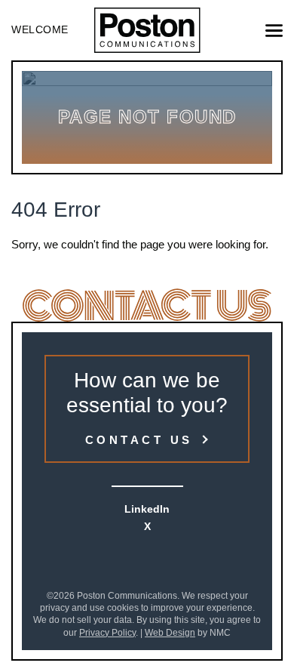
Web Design (170, 632)
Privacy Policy (107, 632)
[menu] (274, 30)
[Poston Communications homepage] (147, 30)
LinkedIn (147, 509)
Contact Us (139, 439)
